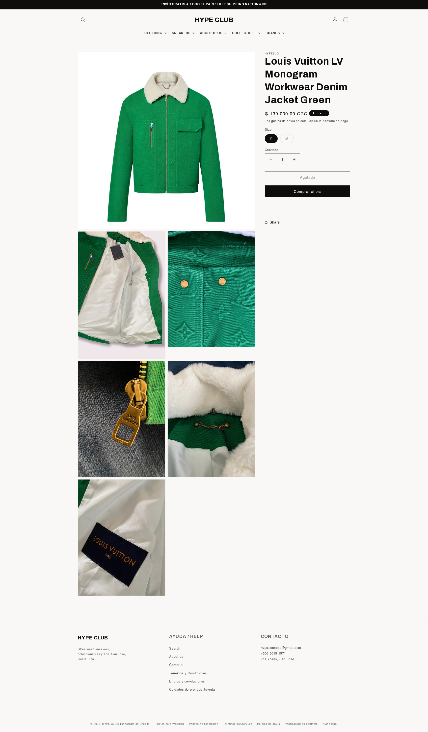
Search (174, 648)
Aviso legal (330, 724)
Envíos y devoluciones (187, 681)
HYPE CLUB (110, 724)
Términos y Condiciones (188, 673)
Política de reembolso (203, 724)
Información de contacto (301, 724)
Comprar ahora (307, 191)
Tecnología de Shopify (135, 724)
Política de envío (268, 724)
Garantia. (176, 664)
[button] (83, 19)
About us (176, 656)
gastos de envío (283, 121)
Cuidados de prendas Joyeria (192, 689)
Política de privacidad (169, 724)
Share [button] (275, 221)
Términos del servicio (237, 724)
